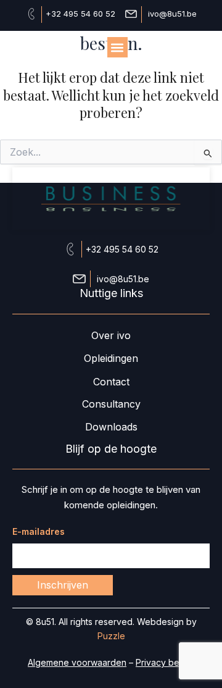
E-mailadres (38, 531)
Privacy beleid (165, 662)
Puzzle (111, 636)
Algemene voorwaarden (77, 662)
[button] (117, 47)
